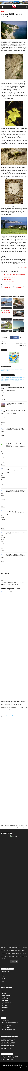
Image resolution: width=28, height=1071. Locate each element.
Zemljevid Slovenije (6, 995)
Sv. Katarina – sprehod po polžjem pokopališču (14, 274)
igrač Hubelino (11, 712)
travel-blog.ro (3, 1046)
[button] (25, 6)
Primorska (21, 369)
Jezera (3, 974)
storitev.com (3, 1059)
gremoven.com (4, 1043)
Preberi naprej (14, 961)
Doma (2, 9)
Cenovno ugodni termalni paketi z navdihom (16, 410)
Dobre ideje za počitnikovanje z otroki (14, 428)
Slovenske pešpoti (6, 990)
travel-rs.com (3, 1040)
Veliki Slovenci (5, 980)
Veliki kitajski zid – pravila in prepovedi (14, 554)
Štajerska (7, 370)
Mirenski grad (5, 998)
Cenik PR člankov (5, 1020)
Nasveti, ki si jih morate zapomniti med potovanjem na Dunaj (15, 510)
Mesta (3, 978)
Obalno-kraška (22, 377)
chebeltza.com (4, 1056)
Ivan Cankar (4, 1009)
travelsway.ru (3, 1048)
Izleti (5, 9)
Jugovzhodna (12, 377)
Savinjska (12, 380)
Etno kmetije (4, 973)
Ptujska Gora (4, 1010)
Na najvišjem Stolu (8, 276)
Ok (14, 1068)
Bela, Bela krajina (7, 279)
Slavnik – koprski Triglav (9, 281)
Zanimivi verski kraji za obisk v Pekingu (15, 387)
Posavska (21, 379)
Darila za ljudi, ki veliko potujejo (7, 715)
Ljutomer (3, 343)
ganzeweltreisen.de (5, 1045)
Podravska (11, 379)
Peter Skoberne (6, 18)
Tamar (3, 991)
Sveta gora (4, 1003)
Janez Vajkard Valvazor (7, 1002)
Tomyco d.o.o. (15, 1022)
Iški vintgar (4, 1005)
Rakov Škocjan (5, 1007)
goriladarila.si (3, 1057)
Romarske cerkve (5, 971)
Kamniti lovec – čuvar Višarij (10, 277)
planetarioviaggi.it (4, 1039)
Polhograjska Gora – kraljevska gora (21, 344)
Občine (3, 981)
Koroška (12, 369)
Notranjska (16, 369)
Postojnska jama (5, 997)
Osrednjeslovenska (5, 379)
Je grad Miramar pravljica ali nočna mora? (15, 490)
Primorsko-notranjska (5, 380)
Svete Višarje (5, 1000)
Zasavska (17, 380)
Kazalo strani (4, 1030)
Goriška (7, 377)
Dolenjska (3, 369)
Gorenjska (7, 369)
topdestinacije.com (5, 1042)
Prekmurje (3, 370)
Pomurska (16, 379)
